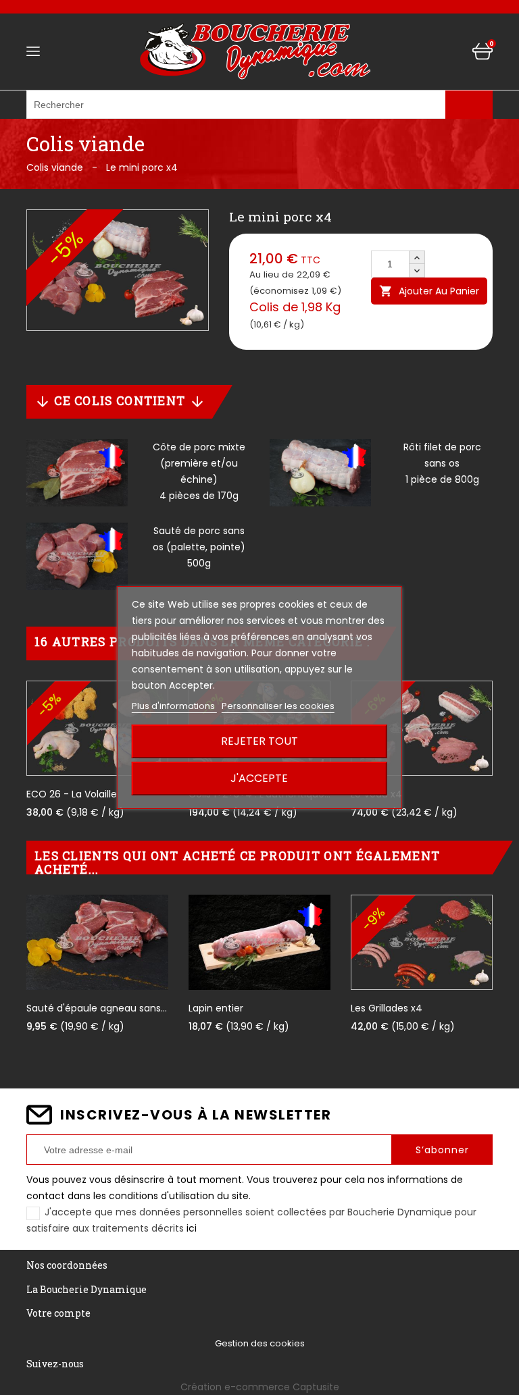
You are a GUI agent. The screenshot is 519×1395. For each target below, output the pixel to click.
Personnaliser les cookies (278, 706)
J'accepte (259, 778)
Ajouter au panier (429, 291)
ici (192, 1228)
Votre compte (58, 1313)
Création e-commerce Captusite (259, 1387)
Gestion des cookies (260, 1343)
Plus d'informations (174, 706)
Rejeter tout (259, 741)
